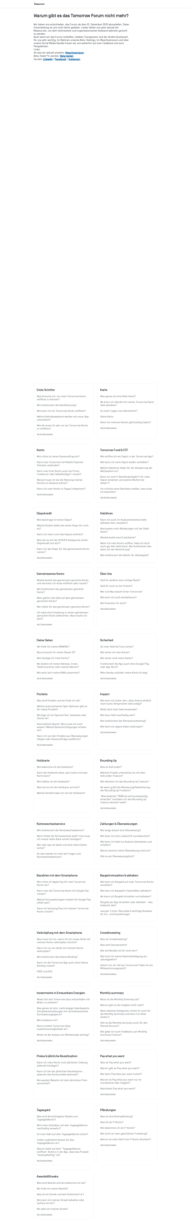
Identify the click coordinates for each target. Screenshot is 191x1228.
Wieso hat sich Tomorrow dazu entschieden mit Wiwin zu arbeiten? (63, 1001)
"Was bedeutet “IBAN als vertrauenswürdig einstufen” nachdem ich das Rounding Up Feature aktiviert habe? (124, 799)
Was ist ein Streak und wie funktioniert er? (60, 1194)
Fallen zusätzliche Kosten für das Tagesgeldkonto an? (56, 1142)
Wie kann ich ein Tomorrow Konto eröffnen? (61, 411)
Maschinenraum (74, 52)
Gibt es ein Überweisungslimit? (117, 856)
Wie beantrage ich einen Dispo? (54, 519)
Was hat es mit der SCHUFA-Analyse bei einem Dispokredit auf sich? (63, 542)
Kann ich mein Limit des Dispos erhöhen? (60, 534)
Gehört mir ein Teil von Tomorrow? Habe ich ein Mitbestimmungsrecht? (127, 967)
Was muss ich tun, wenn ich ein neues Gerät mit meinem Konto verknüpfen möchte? (64, 941)
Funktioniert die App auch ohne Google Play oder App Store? (125, 665)
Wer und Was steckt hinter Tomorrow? (121, 591)
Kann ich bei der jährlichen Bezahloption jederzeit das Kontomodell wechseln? (60, 1073)
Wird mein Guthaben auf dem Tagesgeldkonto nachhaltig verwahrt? (62, 1127)
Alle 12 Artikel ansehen (108, 678)
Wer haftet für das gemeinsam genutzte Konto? (63, 606)
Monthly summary (112, 993)
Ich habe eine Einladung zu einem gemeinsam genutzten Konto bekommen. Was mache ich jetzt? (63, 615)
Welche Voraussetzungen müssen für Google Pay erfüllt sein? (64, 901)
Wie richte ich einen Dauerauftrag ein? (58, 456)
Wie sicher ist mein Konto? (115, 652)
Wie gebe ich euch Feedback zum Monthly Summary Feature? (124, 1033)
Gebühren (106, 513)
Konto (40, 450)
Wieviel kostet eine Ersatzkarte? (118, 537)
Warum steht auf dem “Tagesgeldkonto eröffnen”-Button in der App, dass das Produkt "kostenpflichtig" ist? (63, 1151)
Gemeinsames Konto (50, 574)
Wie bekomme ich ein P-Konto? (117, 1128)
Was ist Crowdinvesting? (113, 939)
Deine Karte (106, 416)
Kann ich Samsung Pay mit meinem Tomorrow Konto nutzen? (63, 910)
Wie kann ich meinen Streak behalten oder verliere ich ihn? (61, 1202)
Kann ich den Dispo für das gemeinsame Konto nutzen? (63, 551)
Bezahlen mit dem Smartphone (57, 875)
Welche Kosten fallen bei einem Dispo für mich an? (63, 527)
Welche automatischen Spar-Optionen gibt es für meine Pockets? (62, 708)
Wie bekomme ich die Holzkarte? (55, 767)
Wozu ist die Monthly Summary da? (119, 999)
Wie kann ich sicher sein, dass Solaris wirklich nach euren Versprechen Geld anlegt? (126, 702)
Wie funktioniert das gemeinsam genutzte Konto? (60, 591)
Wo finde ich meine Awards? (52, 1188)
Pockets (42, 694)
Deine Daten (45, 640)
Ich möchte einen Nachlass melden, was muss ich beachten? (126, 490)
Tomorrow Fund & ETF (114, 450)
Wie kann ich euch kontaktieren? (118, 597)
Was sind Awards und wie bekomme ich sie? (61, 1183)
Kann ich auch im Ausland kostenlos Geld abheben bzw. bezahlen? (123, 521)
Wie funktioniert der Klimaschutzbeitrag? (123, 721)
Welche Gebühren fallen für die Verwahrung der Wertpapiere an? (126, 470)
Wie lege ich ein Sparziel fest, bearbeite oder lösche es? (62, 717)
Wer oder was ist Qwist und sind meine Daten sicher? (62, 846)
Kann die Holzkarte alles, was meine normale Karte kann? (62, 774)
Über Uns (106, 574)
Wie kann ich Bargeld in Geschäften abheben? (125, 890)
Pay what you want (112, 1056)
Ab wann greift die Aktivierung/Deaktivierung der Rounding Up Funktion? (125, 789)
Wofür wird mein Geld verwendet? (118, 709)
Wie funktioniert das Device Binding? (57, 957)
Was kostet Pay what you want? (118, 1088)
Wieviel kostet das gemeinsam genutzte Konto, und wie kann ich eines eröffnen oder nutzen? (63, 582)
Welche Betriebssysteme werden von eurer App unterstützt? (63, 418)
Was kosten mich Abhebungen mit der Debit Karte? (125, 530)
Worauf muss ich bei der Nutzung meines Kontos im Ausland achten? (60, 482)
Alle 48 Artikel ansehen (108, 497)
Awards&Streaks (47, 1176)
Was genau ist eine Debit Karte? (118, 396)
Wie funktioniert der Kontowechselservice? (60, 830)
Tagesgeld (43, 1110)
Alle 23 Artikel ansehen (108, 428)
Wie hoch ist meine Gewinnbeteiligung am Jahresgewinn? (124, 958)
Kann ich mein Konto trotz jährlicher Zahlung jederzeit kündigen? (62, 1064)
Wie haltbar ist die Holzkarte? (53, 781)
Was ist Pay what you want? (115, 1062)
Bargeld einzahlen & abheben (119, 875)
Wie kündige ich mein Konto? (53, 658)
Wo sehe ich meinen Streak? (52, 1209)
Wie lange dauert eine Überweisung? (120, 830)
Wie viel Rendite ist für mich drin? (118, 950)
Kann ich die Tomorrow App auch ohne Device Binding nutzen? (63, 964)
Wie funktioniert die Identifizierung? (57, 405)
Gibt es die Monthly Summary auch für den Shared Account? (124, 1024)
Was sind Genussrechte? (113, 945)
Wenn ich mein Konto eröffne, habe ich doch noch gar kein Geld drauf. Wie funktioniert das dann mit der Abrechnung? (126, 546)
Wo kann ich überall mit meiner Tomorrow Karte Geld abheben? (127, 404)
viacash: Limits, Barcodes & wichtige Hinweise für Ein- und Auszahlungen (126, 913)
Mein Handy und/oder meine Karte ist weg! (124, 672)
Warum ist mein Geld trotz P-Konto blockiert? (125, 1139)
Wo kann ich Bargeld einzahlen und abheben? (125, 896)
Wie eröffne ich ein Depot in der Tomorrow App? (126, 456)
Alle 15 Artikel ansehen (108, 808)
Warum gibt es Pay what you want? (120, 1068)
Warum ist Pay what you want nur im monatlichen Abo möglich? (121, 1081)
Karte (103, 390)
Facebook (60, 59)
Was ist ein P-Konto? (111, 1122)
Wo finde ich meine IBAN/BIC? (53, 646)
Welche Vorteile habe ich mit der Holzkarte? (61, 793)
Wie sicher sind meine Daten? (116, 658)
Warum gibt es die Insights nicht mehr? (122, 1005)
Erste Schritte (46, 390)
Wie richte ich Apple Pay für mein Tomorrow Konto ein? (61, 883)
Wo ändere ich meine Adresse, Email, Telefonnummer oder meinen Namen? (58, 665)
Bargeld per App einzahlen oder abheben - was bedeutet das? (126, 904)
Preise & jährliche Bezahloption (57, 1056)
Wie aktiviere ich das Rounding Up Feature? (124, 781)
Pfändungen (108, 1110)
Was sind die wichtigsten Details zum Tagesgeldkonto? (58, 1118)
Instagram (74, 59)
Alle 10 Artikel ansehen (45, 434)
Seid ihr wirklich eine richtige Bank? (120, 580)
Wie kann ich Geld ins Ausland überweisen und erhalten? (126, 843)
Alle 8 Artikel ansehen (44, 558)
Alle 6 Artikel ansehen (44, 1040)
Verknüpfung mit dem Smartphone (59, 933)
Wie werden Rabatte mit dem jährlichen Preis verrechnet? (62, 1082)
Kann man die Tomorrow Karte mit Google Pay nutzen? (63, 892)
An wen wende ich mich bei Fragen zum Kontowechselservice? (59, 855)
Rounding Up (108, 760)
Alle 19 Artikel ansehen (108, 974)
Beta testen (66, 55)
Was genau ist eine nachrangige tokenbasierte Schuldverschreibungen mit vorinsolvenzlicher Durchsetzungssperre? (63, 1011)
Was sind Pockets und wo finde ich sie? (58, 700)
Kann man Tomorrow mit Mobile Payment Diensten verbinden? (60, 464)
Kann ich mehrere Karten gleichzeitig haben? (125, 422)
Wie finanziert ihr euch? (113, 603)
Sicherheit (106, 640)
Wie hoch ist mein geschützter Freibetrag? (124, 1133)
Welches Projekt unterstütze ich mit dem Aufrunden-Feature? (123, 774)
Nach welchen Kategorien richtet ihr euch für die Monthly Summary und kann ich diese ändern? (125, 1014)
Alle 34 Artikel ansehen (45, 494)
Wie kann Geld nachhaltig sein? (117, 715)
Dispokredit (44, 513)
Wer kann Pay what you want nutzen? (121, 1074)
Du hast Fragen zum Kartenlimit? (118, 411)
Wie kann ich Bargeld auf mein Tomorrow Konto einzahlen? (127, 883)
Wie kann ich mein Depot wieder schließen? (124, 462)
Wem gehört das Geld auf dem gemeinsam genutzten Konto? (61, 600)
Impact (105, 694)
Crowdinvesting (110, 933)
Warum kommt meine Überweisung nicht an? (125, 850)
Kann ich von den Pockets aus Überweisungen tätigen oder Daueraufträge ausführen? (63, 738)
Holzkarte (43, 760)
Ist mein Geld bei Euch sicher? (117, 646)
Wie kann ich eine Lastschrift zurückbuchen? (125, 836)
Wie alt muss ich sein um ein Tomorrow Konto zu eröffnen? (63, 427)
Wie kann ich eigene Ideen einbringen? (121, 726)
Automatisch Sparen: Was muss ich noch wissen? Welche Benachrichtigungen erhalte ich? (62, 727)
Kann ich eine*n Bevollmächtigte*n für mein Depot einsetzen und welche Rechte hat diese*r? (125, 480)
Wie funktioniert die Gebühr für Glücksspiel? (124, 555)
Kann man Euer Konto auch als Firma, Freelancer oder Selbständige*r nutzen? (59, 473)
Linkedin (48, 59)
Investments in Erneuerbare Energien (61, 993)
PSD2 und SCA (44, 971)
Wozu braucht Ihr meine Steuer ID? (56, 652)
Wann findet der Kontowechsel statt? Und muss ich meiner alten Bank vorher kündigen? (64, 838)
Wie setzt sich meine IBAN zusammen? (58, 672)
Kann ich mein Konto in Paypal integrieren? (61, 488)
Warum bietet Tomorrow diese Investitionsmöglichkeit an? (54, 1028)
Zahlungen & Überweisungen (118, 824)
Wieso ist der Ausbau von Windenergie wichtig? (63, 1034)
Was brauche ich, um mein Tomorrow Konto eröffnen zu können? (62, 398)
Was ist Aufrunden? (111, 767)
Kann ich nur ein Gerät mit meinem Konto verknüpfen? (60, 950)
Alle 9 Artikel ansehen (108, 609)
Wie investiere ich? (47, 1020)
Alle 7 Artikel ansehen (44, 624)
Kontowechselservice (51, 824)
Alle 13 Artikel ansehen (45, 745)
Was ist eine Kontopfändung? (116, 1116)
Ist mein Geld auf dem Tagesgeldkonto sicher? (62, 1134)
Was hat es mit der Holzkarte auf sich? (58, 787)
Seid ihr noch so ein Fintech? (116, 586)
